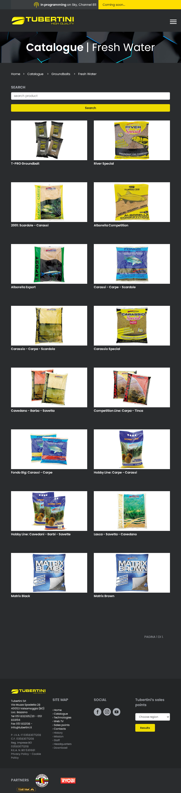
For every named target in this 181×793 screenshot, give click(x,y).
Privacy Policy (20, 754)
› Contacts (59, 729)
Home (15, 74)
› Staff (56, 740)
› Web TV (58, 721)
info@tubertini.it (21, 727)
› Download (60, 748)
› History (58, 733)
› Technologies (62, 717)
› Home (57, 710)
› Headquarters (62, 744)
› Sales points (61, 725)
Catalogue (35, 74)
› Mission (58, 736)
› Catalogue (60, 714)
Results (145, 728)
